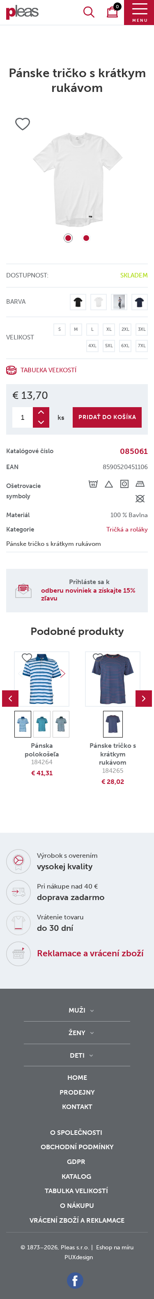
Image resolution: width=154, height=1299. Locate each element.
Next (63, 673)
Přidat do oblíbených (27, 658)
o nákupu (77, 1206)
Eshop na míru (114, 1247)
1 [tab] (68, 238)
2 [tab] (86, 238)
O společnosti (77, 1132)
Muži (77, 1010)
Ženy (77, 1033)
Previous (10, 698)
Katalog (77, 1176)
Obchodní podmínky (77, 1147)
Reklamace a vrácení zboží (90, 953)
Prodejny (77, 1092)
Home (77, 1077)
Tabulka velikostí (77, 1191)
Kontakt (77, 1107)
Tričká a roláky (127, 529)
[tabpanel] (77, 179)
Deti (77, 1055)
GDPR (77, 1162)
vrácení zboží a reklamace (77, 1220)
